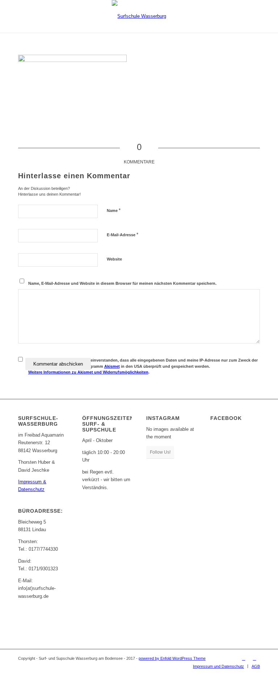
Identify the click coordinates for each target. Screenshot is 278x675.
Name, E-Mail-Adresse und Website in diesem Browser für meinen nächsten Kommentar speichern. (122, 283)
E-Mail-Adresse (122, 234)
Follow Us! (160, 452)
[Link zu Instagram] (254, 658)
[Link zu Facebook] (243, 658)
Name (114, 210)
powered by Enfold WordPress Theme (172, 658)
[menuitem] (218, 666)
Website (114, 259)
